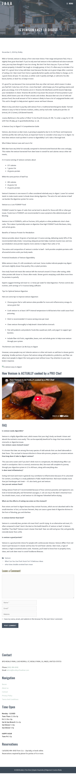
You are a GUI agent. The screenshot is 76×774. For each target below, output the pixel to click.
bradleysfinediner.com (21, 670)
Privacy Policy (7, 695)
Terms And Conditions (10, 699)
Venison (8, 558)
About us (5, 688)
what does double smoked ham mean (19, 564)
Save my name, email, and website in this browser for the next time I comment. (33, 619)
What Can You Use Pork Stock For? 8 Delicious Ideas (24, 561)
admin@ (10, 670)
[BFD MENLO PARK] (7, 3)
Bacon (4, 684)
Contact (5, 692)
